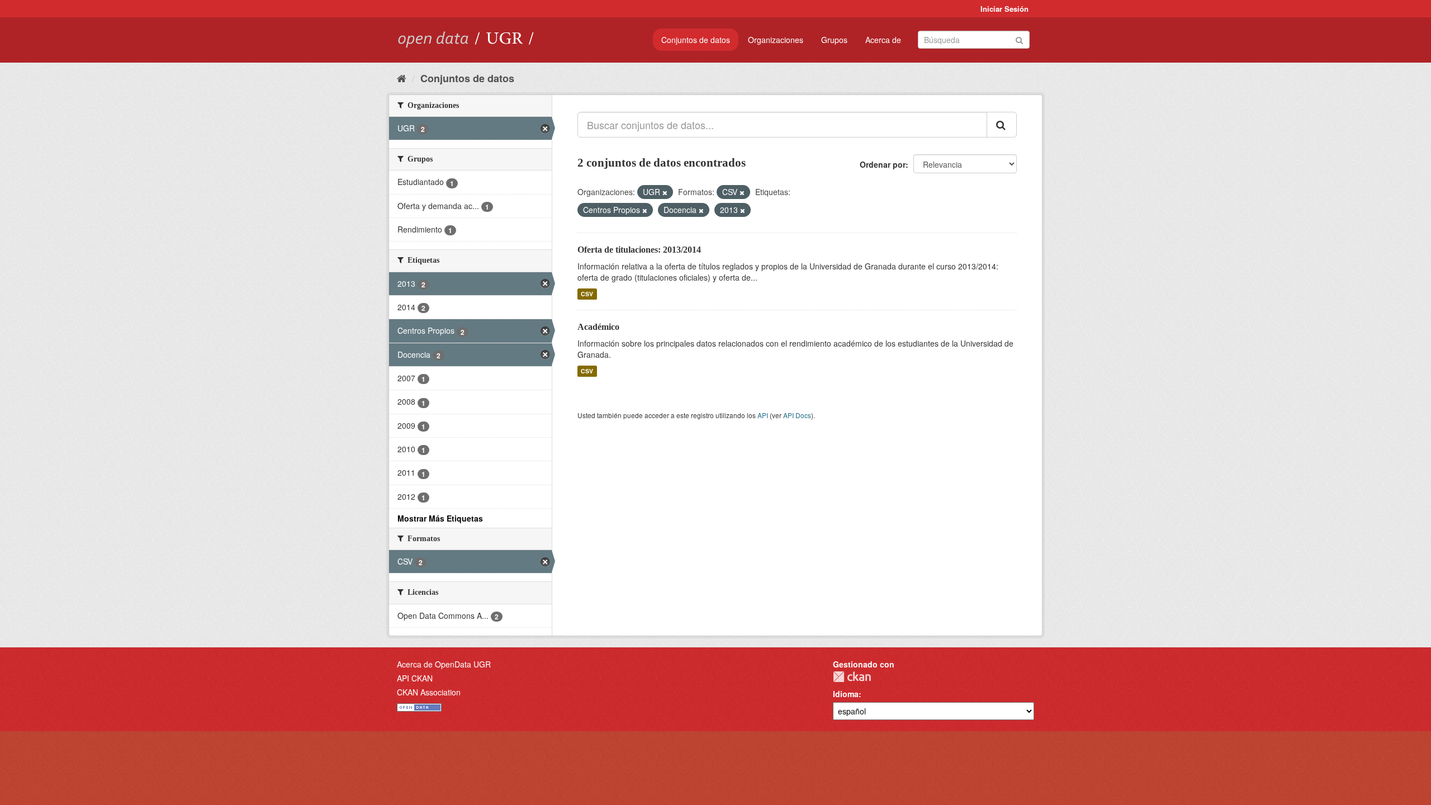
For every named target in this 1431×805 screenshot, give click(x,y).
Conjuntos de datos (695, 39)
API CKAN (415, 678)
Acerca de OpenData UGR (444, 664)
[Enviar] (1019, 39)
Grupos (834, 39)
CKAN (852, 677)
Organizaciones (775, 39)
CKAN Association (429, 692)
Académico (598, 327)
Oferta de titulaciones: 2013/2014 (639, 249)
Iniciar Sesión (1004, 8)
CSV (587, 294)
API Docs (797, 415)
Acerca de (883, 39)
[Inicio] (401, 77)
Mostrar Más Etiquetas (440, 518)
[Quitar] (664, 192)
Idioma (846, 693)
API (762, 415)
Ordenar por (883, 164)
